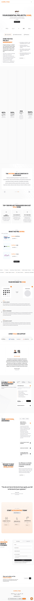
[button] (31, 2)
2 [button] (17, 369)
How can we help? (17, 554)
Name (15, 544)
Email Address (16, 547)
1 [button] (16, 369)
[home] (15, 1)
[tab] (7, 35)
